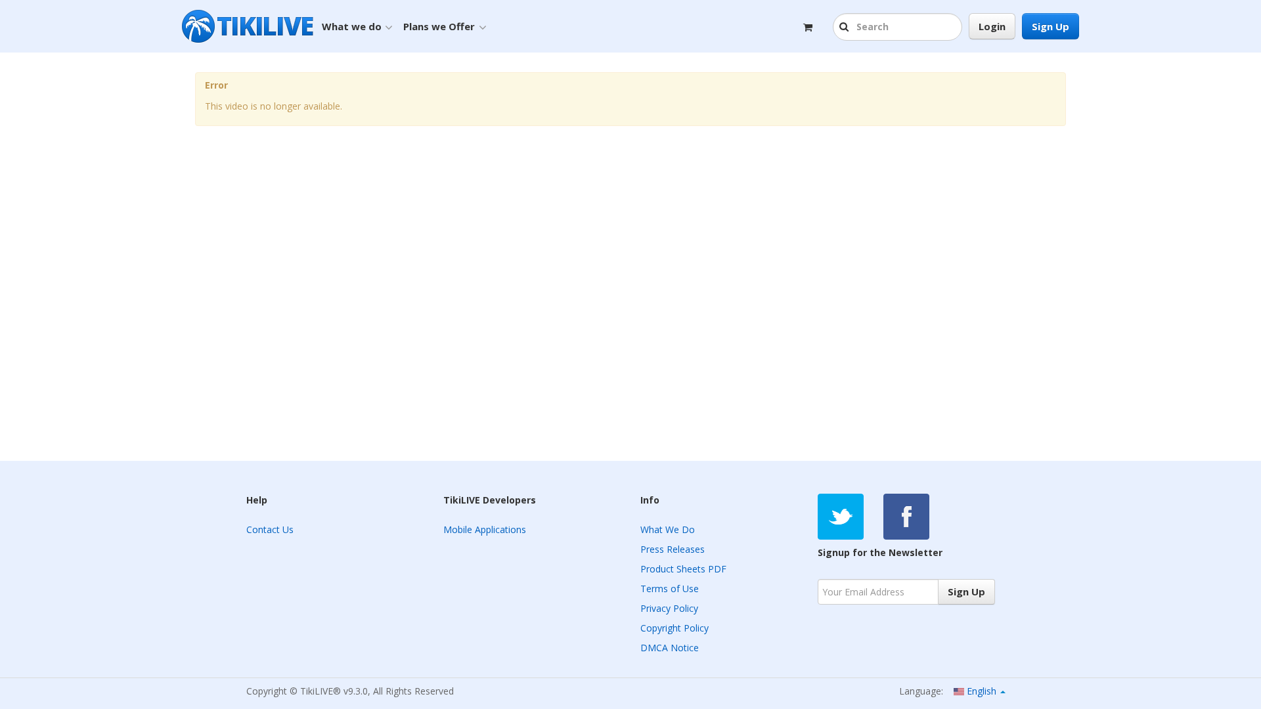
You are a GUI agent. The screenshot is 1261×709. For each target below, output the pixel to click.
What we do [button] (352, 26)
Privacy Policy (669, 608)
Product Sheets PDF (683, 569)
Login (992, 26)
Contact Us (270, 529)
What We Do (667, 529)
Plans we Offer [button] (439, 26)
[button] (845, 27)
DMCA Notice (669, 647)
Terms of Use (669, 588)
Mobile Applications (484, 529)
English (981, 691)
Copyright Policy (674, 628)
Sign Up (1050, 26)
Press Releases (672, 549)
